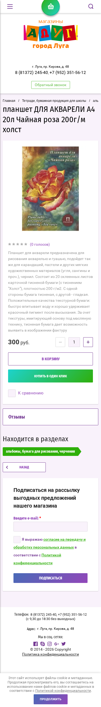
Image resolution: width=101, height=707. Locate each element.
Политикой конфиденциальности (63, 691)
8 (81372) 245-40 (31, 72)
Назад (24, 467)
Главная (9, 101)
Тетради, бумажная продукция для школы (54, 101)
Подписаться (50, 578)
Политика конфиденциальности (50, 654)
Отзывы (16, 417)
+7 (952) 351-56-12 (68, 72)
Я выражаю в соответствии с (49, 551)
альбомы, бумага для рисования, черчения (40, 451)
